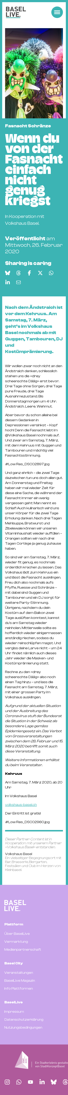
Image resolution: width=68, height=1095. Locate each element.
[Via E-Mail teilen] (18, 282)
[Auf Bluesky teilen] (7, 272)
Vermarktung (16, 941)
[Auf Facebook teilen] (29, 272)
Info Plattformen (18, 988)
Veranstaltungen (18, 973)
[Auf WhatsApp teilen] (51, 272)
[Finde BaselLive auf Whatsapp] (19, 1082)
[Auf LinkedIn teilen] (7, 282)
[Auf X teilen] (40, 272)
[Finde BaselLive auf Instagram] (7, 1082)
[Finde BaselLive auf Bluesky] (54, 1082)
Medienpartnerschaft (22, 949)
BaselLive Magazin (19, 980)
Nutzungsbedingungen (23, 1027)
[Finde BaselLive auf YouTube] (30, 1082)
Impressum (14, 1011)
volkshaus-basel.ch (21, 805)
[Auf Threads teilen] (18, 272)
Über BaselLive (17, 934)
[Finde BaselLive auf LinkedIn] (42, 1082)
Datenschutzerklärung (23, 1019)
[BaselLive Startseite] (16, 12)
